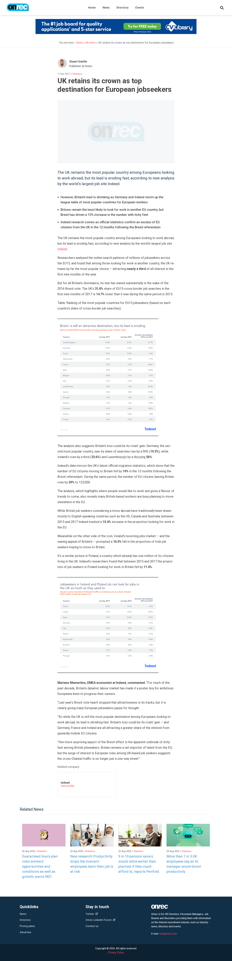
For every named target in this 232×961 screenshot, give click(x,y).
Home (92, 7)
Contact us (92, 926)
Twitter (90, 913)
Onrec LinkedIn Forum (99, 919)
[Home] (18, 8)
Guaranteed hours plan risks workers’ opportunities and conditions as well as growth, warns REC (40, 866)
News (106, 7)
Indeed (62, 249)
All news (90, 42)
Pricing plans (27, 926)
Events (139, 7)
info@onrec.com (168, 933)
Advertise (25, 932)
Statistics (77, 73)
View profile (67, 785)
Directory (122, 7)
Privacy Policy (116, 952)
